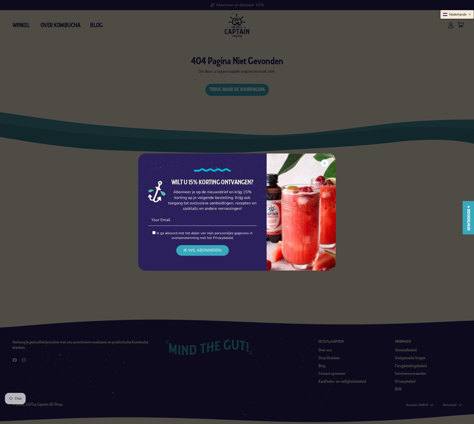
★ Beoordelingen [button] (468, 218)
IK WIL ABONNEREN (202, 250)
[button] (457, 14)
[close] (324, 163)
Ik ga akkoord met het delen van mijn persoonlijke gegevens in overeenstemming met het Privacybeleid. (204, 235)
